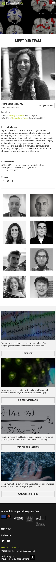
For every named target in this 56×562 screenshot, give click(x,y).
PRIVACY (4, 548)
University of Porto (19, 118)
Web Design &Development (7, 557)
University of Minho (15, 115)
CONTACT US (15, 548)
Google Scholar (46, 105)
